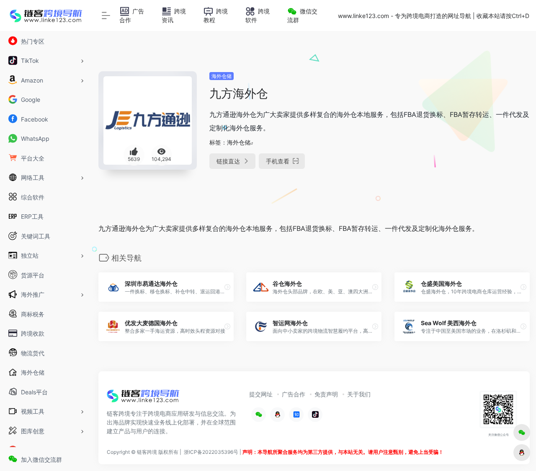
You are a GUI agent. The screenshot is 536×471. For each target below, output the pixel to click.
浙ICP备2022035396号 (211, 452)
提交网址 (261, 394)
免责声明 (326, 394)
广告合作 (293, 394)
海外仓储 (221, 76)
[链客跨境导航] (143, 399)
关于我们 (359, 394)
